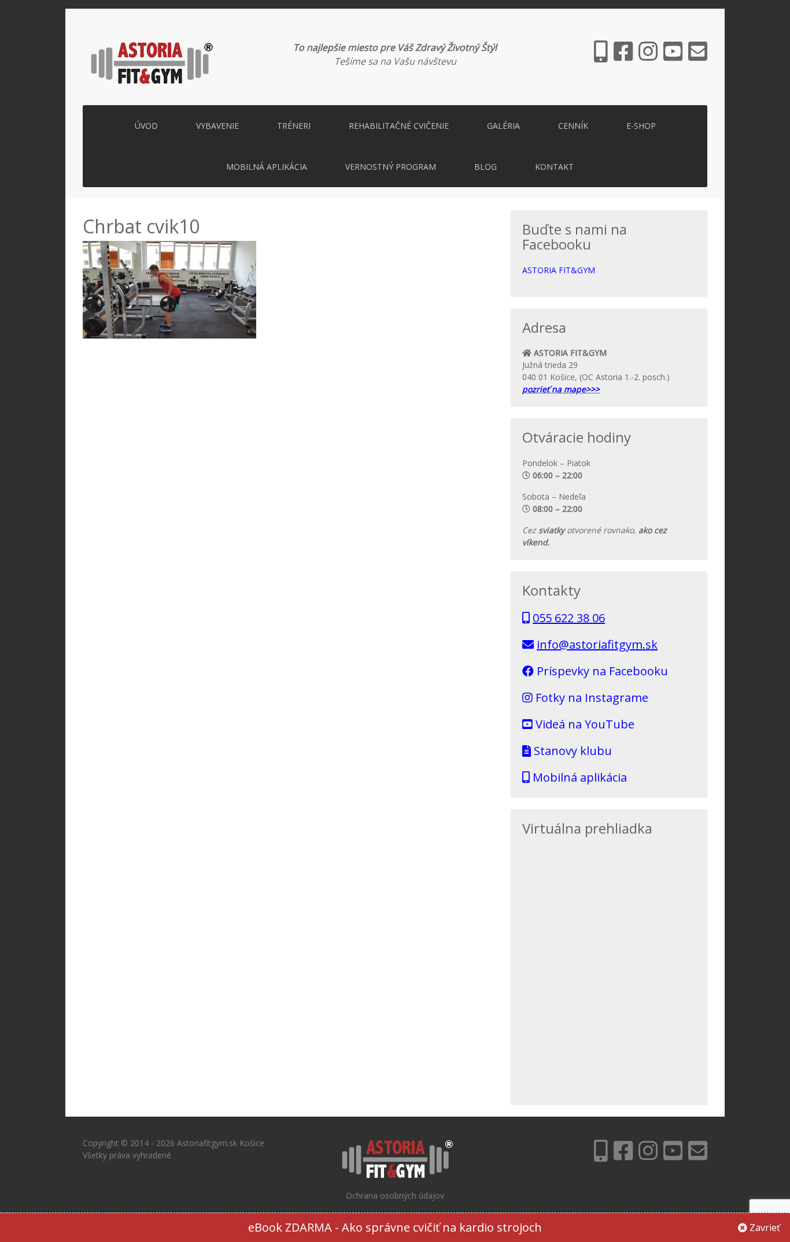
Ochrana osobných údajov (395, 1195)
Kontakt (554, 166)
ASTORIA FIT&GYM (558, 270)
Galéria (503, 125)
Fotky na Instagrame (590, 697)
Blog (485, 166)
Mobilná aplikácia (266, 166)
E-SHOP (641, 125)
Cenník (573, 125)
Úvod (146, 125)
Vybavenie (217, 125)
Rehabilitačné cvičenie (399, 125)
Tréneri (294, 125)
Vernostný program (390, 166)
